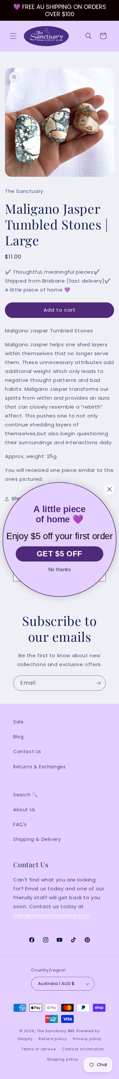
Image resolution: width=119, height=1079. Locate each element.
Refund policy (53, 1038)
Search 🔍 (25, 794)
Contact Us (27, 751)
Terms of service (38, 1049)
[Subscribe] (98, 683)
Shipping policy (63, 1059)
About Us (24, 809)
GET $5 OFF (59, 554)
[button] (13, 36)
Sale (18, 722)
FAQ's (20, 824)
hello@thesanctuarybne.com (51, 915)
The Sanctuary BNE (56, 1030)
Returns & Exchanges (39, 766)
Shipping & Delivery (37, 839)
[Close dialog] (109, 489)
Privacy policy (87, 1038)
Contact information (83, 1049)
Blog (18, 736)
